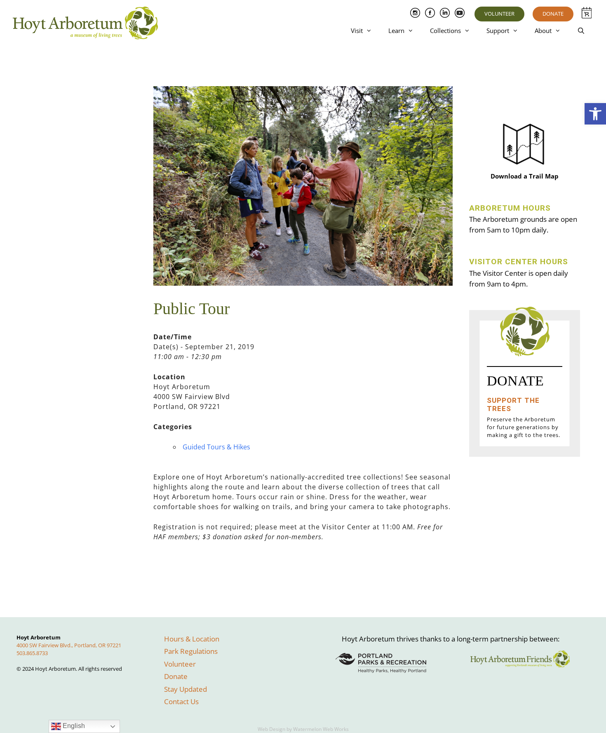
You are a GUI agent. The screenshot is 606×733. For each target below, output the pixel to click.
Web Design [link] (271, 729)
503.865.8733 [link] (32, 653)
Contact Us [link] (181, 701)
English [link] (73, 725)
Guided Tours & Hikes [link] (216, 446)
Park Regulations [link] (191, 651)
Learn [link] (396, 30)
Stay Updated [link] (185, 689)
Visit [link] (357, 30)
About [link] (543, 30)
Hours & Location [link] (191, 639)
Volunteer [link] (499, 13)
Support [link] (497, 30)
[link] (595, 114)
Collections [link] (445, 30)
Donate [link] (553, 13)
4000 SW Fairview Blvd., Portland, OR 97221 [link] (68, 645)
